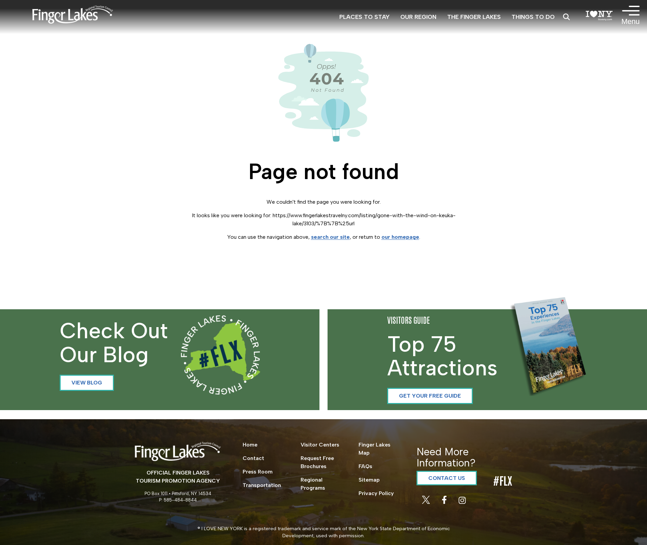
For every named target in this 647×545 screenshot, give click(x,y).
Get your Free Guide (430, 396)
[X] (426, 502)
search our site (330, 237)
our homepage (400, 237)
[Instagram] (462, 502)
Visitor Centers (320, 444)
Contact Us (446, 478)
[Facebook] (445, 502)
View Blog (86, 382)
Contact (253, 458)
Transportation (262, 485)
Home (250, 444)
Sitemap (369, 480)
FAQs (365, 466)
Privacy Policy (376, 493)
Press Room (258, 471)
